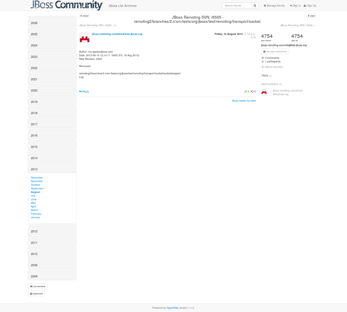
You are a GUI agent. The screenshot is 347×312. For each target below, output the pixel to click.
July (33, 195)
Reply (85, 91)
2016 (34, 135)
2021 (34, 79)
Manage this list (275, 5)
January (35, 217)
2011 (34, 242)
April (33, 206)
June (34, 199)
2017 (34, 124)
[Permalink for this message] (255, 37)
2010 (34, 254)
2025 (34, 34)
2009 (34, 265)
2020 (34, 90)
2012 (34, 231)
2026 (34, 23)
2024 (34, 45)
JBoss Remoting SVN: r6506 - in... (98, 25)
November (37, 181)
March (34, 210)
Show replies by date (244, 100)
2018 (34, 113)
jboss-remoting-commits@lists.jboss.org (284, 45)
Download (37, 293)
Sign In (296, 5)
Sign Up (311, 5)
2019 (34, 101)
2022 (34, 68)
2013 (34, 169)
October (35, 184)
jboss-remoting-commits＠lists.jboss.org (117, 34)
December (37, 177)
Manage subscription (276, 51)
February (36, 213)
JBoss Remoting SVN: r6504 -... (298, 25)
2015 (34, 147)
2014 (34, 158)
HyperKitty (172, 307)
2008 (34, 276)
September (37, 188)
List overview (38, 286)
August (35, 192)
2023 (34, 56)
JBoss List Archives (122, 5)
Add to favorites (274, 67)
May (33, 203)
